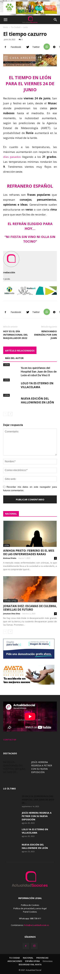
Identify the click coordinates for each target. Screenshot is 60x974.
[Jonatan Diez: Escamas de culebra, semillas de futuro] (30, 589)
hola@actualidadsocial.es (36, 925)
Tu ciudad (14, 957)
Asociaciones (15, 961)
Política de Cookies (30, 905)
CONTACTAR (9, 739)
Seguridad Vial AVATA (30, 964)
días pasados (12, 157)
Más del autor (14, 358)
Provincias (42, 957)
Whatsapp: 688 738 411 (30, 918)
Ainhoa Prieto (9, 558)
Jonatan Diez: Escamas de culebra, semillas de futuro (30, 607)
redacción (9, 272)
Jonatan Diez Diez (11, 613)
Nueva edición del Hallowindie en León (37, 400)
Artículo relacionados (20, 350)
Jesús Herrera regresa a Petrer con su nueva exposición (37, 816)
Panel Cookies (30, 911)
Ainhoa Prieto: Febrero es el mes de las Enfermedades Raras (28, 552)
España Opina (10, 601)
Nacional (28, 957)
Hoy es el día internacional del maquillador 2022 (15, 335)
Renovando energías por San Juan (45, 335)
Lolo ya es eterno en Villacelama (37, 385)
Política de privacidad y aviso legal (30, 908)
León (25, 27)
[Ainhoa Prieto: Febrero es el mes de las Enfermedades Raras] (30, 534)
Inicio (5, 27)
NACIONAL (11, 513)
